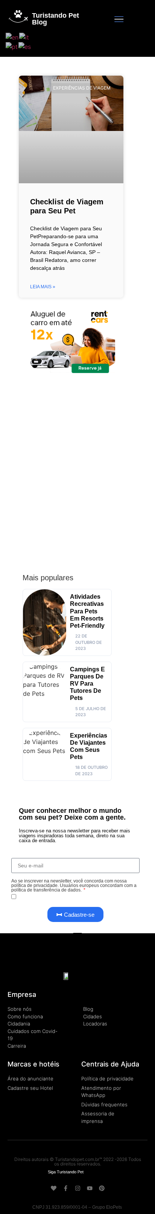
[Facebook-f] (65, 1188)
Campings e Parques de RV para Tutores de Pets (87, 683)
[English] (12, 36)
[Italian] (24, 36)
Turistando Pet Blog (55, 19)
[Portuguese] (12, 46)
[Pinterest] (102, 1188)
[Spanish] (25, 46)
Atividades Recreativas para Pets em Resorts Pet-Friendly (87, 611)
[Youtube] (90, 1188)
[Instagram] (78, 1188)
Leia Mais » (42, 286)
